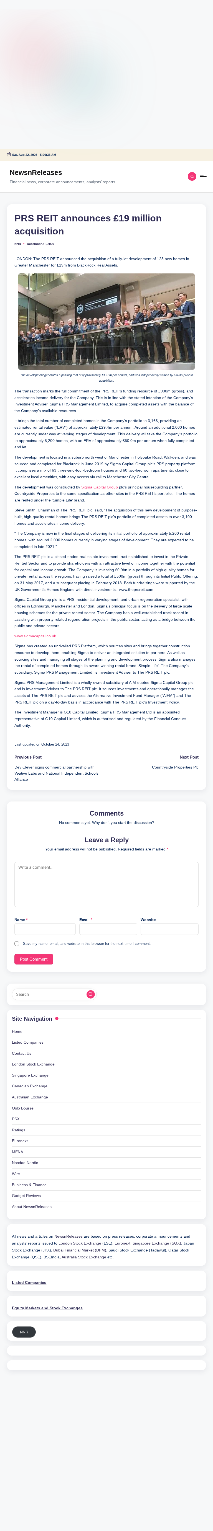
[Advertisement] (34, 34)
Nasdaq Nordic (25, 1162)
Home (17, 1031)
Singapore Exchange (30, 1075)
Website (148, 919)
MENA (17, 1152)
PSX (15, 1119)
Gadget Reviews (26, 1195)
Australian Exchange (30, 1097)
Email (85, 919)
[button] (91, 994)
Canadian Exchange (29, 1086)
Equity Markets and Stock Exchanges (47, 1308)
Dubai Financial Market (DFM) (79, 1250)
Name (20, 919)
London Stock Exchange (33, 1064)
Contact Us (21, 1053)
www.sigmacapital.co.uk (35, 636)
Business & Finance (29, 1185)
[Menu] (203, 176)
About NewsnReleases (32, 1206)
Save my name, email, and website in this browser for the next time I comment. (87, 944)
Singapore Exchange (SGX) (157, 1243)
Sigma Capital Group (99, 487)
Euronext (20, 1141)
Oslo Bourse (23, 1108)
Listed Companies (28, 1042)
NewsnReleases (36, 172)
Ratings (18, 1130)
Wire (16, 1173)
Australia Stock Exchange (84, 1257)
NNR (24, 1332)
